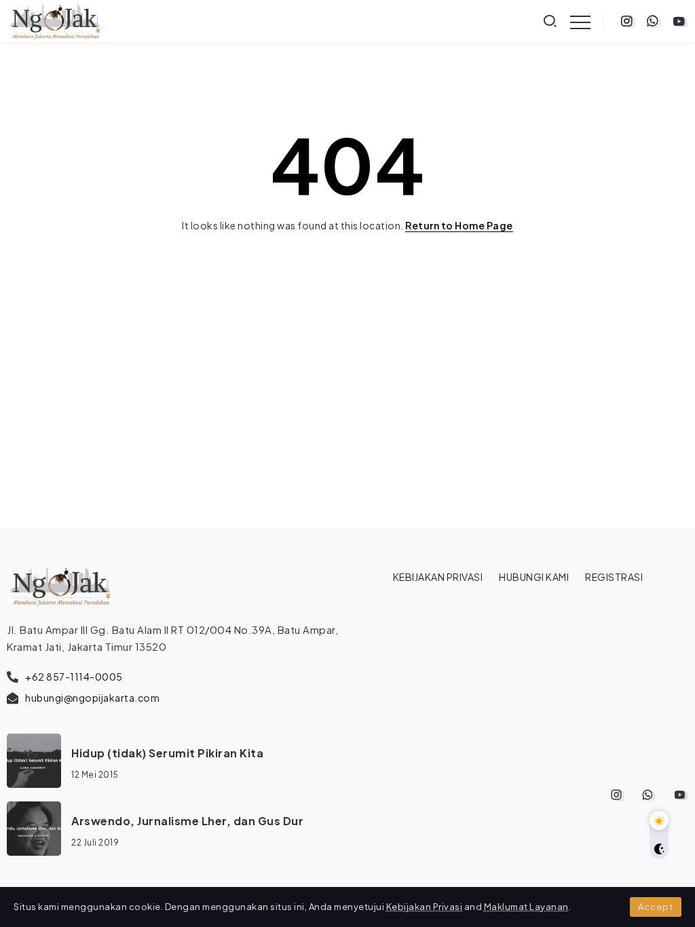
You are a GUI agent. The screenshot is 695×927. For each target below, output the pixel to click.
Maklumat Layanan (526, 906)
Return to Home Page (459, 225)
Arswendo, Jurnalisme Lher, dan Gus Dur (187, 821)
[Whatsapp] (652, 21)
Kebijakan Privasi (424, 906)
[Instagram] (627, 21)
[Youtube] (679, 21)
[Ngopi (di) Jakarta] (55, 20)
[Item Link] (34, 761)
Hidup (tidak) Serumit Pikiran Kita (167, 753)
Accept (655, 906)
